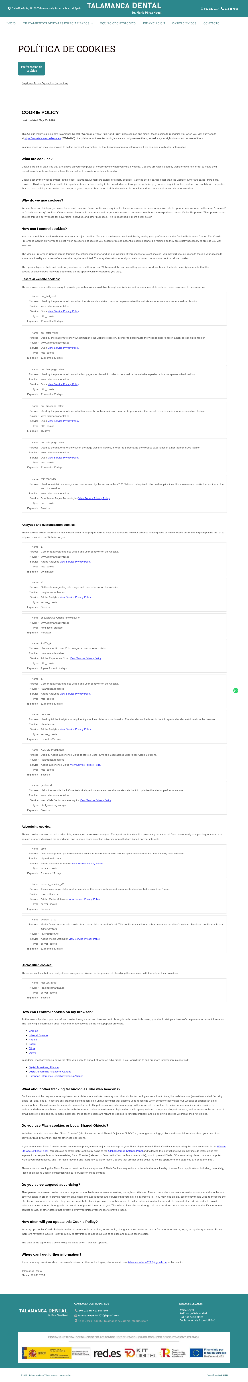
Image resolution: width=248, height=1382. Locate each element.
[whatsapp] (235, 691)
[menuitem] (11, 23)
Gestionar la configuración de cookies (45, 83)
